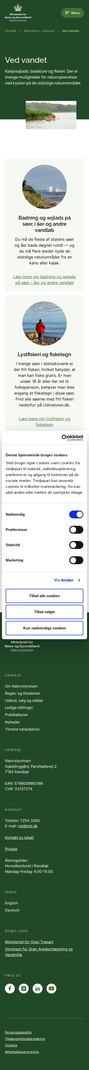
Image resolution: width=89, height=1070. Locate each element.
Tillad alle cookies (44, 596)
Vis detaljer (64, 580)
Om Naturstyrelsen (21, 686)
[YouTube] (51, 988)
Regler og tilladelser (22, 693)
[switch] (76, 530)
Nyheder (12, 722)
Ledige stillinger (19, 707)
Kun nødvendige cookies (44, 628)
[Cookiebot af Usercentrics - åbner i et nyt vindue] (62, 438)
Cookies (11, 1045)
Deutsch (12, 910)
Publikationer (16, 714)
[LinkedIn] (38, 988)
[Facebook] (10, 988)
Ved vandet (70, 31)
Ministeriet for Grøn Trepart (29, 942)
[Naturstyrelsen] (24, 13)
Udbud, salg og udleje (24, 700)
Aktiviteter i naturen (39, 31)
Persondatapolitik (18, 1032)
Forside (10, 31)
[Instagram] (24, 988)
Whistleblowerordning (22, 1052)
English (11, 903)
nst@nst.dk (28, 826)
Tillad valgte (44, 612)
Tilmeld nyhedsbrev (22, 729)
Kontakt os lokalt (19, 837)
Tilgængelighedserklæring (25, 1039)
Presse (11, 848)
